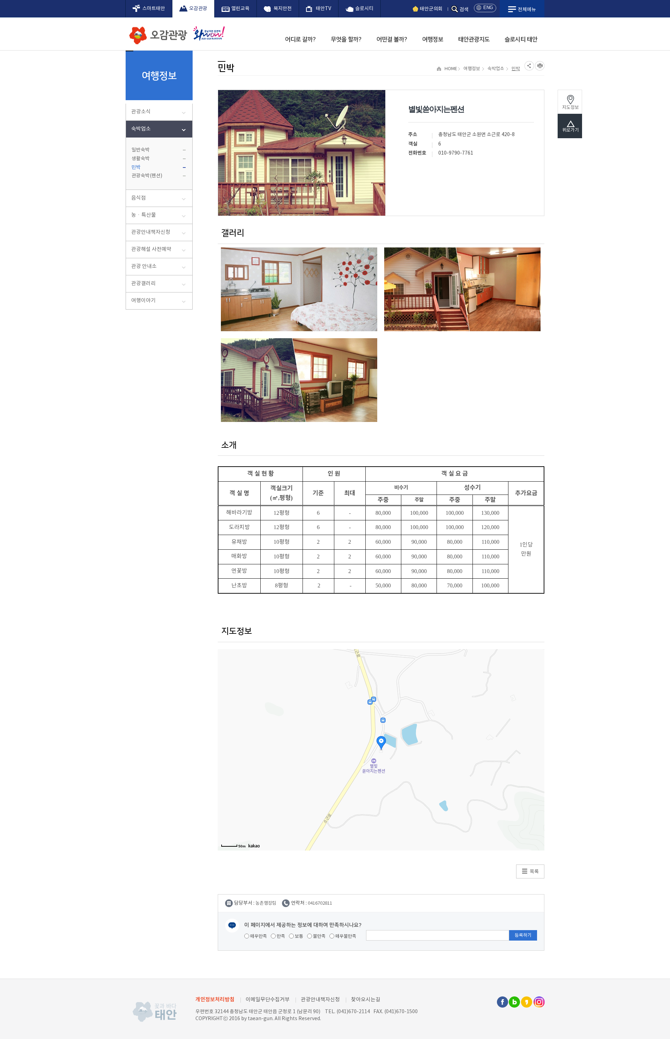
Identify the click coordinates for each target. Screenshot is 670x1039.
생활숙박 (141, 159)
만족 (280, 936)
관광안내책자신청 (150, 232)
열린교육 (240, 9)
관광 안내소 (144, 266)
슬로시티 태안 (521, 39)
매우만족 (258, 936)
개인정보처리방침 (214, 999)
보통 (298, 936)
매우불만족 (345, 936)
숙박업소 (141, 129)
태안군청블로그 (514, 1002)
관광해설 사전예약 (151, 249)
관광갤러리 (143, 284)
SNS (529, 65)
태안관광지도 (474, 39)
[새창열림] (207, 33)
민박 (136, 167)
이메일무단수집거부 (268, 1000)
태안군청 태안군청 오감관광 (157, 33)
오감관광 (198, 9)
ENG (488, 7)
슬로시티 (364, 9)
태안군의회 (431, 9)
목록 (534, 872)
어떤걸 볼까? (392, 39)
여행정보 (432, 39)
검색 (464, 10)
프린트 (539, 65)
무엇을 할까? (346, 39)
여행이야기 (143, 301)
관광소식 (141, 112)
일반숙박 (141, 150)
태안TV (323, 9)
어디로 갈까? (300, 39)
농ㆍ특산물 (143, 215)
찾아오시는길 (365, 1000)
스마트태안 (153, 9)
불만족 (319, 936)
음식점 (138, 198)
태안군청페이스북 (502, 1002)
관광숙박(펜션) (147, 176)
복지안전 (283, 9)
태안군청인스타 (539, 1002)
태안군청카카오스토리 (526, 1002)
